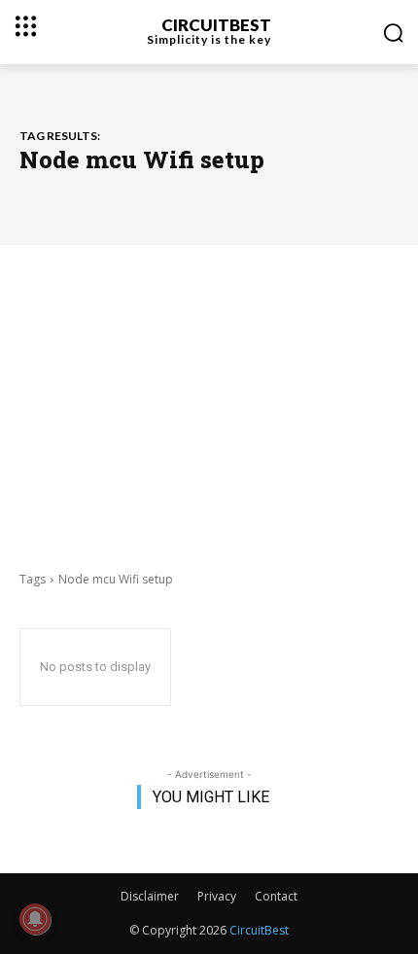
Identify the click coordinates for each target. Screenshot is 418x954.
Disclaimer (150, 896)
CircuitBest (259, 930)
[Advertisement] (209, 405)
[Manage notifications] (35, 919)
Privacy (216, 896)
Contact (276, 896)
